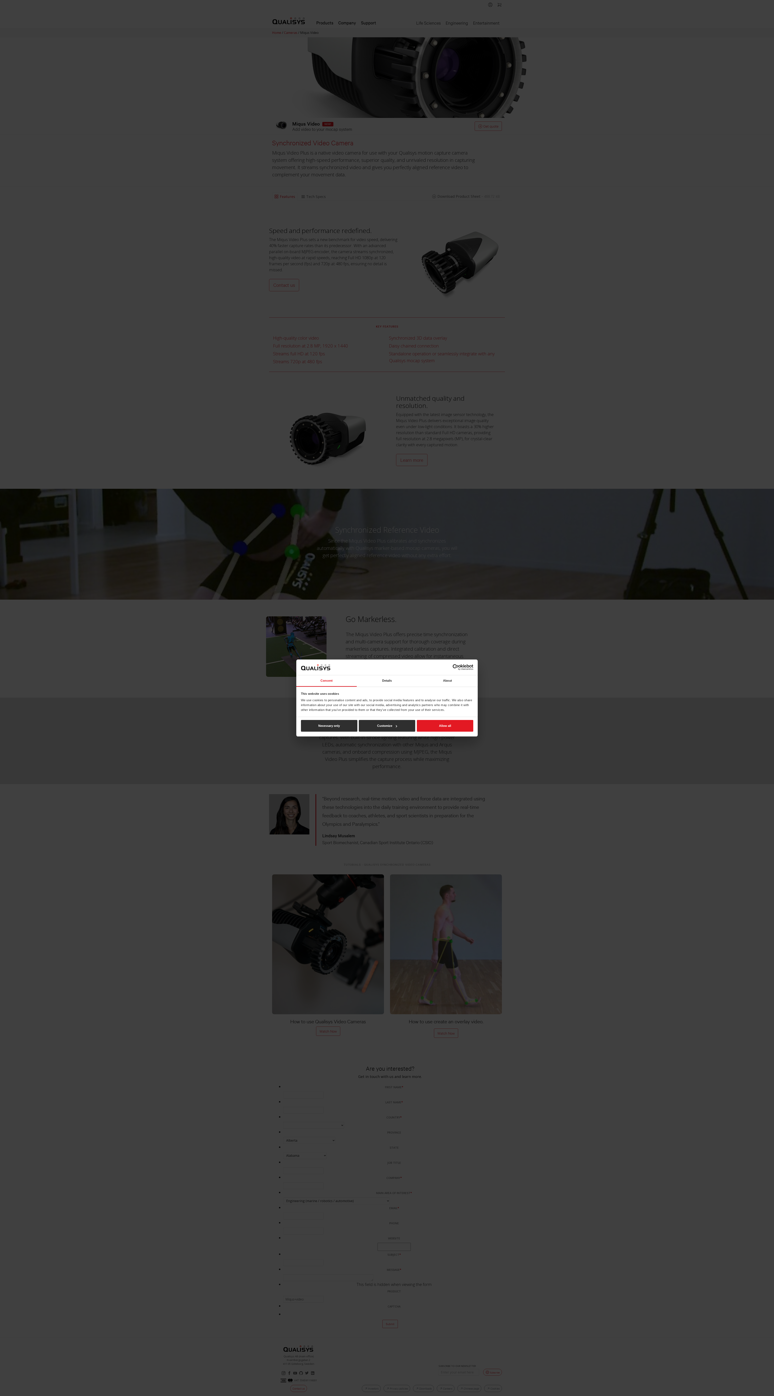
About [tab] (447, 680)
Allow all (445, 725)
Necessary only (329, 725)
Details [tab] (387, 680)
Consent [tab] (326, 680)
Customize (384, 725)
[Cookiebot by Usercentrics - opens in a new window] (455, 667)
